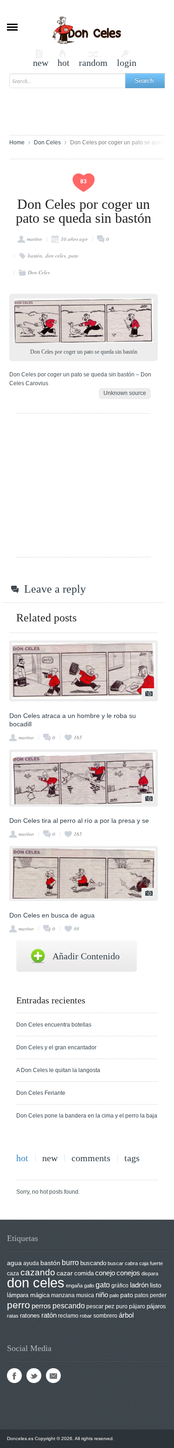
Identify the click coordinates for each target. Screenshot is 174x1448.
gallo (89, 1285)
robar (86, 1316)
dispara (150, 1273)
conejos (128, 1273)
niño (102, 1295)
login (126, 58)
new (40, 58)
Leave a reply (55, 589)
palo (114, 1295)
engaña (74, 1285)
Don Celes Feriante (40, 1093)
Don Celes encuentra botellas (53, 1024)
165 (78, 737)
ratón (49, 1315)
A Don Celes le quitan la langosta (58, 1070)
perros (41, 1306)
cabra (131, 1263)
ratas (13, 1316)
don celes (55, 255)
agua (14, 1263)
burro (70, 1263)
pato (73, 255)
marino (34, 238)
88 (76, 928)
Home (17, 142)
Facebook (14, 1375)
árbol (126, 1315)
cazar (65, 1273)
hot (64, 58)
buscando (93, 1263)
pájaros (156, 1306)
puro (122, 1306)
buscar (115, 1263)
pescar (94, 1306)
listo (155, 1285)
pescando (68, 1306)
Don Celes (47, 142)
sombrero (105, 1315)
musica (85, 1295)
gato (103, 1284)
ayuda (31, 1263)
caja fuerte (151, 1263)
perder (158, 1295)
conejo (105, 1273)
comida (84, 1273)
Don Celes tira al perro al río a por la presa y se (79, 820)
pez (110, 1306)
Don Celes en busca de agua (52, 915)
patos (141, 1295)
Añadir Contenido (86, 956)
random (93, 58)
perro (18, 1304)
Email (53, 1375)
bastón (35, 255)
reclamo (68, 1316)
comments (90, 1158)
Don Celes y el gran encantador (56, 1047)
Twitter (33, 1375)
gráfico (120, 1285)
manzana (63, 1295)
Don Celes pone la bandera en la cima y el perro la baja (86, 1115)
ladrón (139, 1285)
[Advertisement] (91, 107)
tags (132, 1158)
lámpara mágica (28, 1295)
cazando (37, 1272)
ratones (30, 1315)
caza (13, 1273)
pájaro (137, 1306)
